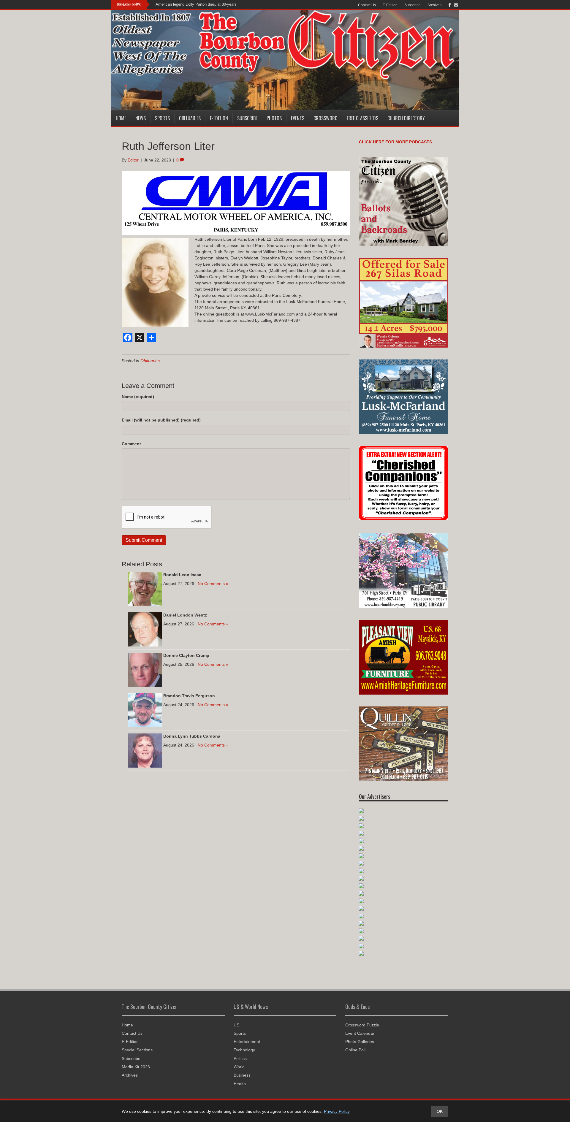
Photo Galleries (359, 1041)
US (236, 1025)
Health (240, 1083)
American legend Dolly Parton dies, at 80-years (196, 4)
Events (297, 118)
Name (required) (138, 396)
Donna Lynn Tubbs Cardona (191, 736)
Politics (240, 1058)
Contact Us (367, 5)
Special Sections (137, 1049)
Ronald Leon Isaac (182, 574)
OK (440, 1111)
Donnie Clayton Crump (186, 655)
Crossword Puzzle (362, 1025)
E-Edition (390, 5)
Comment (131, 443)
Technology (244, 1049)
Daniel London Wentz (185, 615)
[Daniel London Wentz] (145, 629)
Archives (434, 5)
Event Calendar (359, 1033)
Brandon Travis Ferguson (189, 695)
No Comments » (213, 583)
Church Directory (406, 118)
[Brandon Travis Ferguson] (145, 709)
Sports (162, 118)
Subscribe (412, 5)
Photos (274, 118)
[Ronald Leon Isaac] (145, 588)
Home (121, 118)
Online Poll (355, 1049)
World (239, 1066)
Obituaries (190, 118)
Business (242, 1075)
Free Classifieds (362, 118)
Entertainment (247, 1041)
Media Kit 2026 (136, 1066)
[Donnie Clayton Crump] (145, 669)
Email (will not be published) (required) (161, 420)
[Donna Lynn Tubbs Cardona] (145, 750)
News (140, 118)
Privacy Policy (337, 1111)
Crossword (326, 118)
